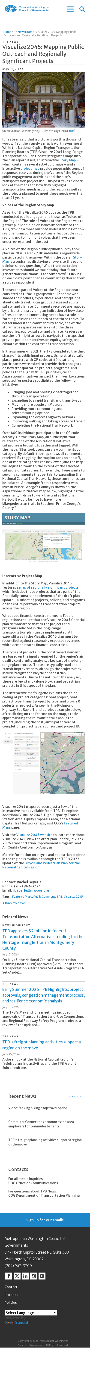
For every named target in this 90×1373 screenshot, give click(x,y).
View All (75, 1096)
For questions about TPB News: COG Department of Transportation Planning (44, 1193)
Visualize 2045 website (34, 835)
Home (7, 32)
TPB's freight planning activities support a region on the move (45, 1142)
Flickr (70, 131)
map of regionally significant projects (48, 587)
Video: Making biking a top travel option (38, 1108)
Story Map (68, 160)
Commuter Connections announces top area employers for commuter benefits (41, 1124)
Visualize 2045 (73, 896)
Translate (22, 1322)
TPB (59, 896)
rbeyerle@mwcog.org (31, 890)
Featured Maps (22, 896)
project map (30, 168)
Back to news (15, 903)
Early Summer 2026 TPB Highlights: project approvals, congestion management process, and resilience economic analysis (43, 995)
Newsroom (25, 32)
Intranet (11, 1295)
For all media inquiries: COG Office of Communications (33, 1181)
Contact (11, 1287)
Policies (11, 1303)
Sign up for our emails (45, 1220)
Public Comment (44, 896)
